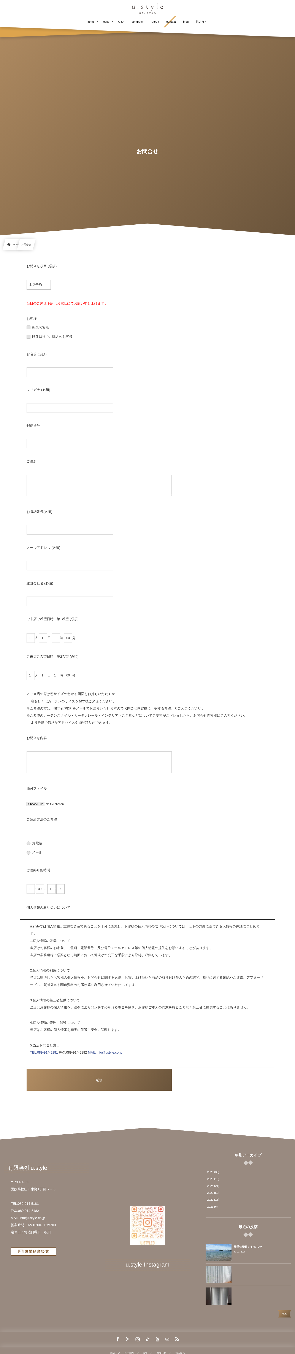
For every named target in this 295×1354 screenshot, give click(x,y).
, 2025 (209, 1179)
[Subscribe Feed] (177, 1339)
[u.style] (147, 8)
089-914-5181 (28, 1204)
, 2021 (209, 1206)
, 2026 (209, 1172)
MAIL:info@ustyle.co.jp (105, 1052)
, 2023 (209, 1192)
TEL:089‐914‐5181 (44, 1052)
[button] (283, 6)
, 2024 (209, 1185)
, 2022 (209, 1199)
